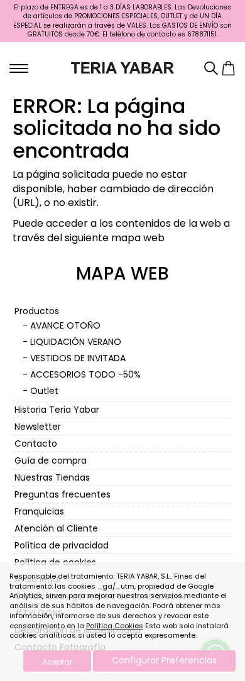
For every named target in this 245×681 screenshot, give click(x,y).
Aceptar (57, 661)
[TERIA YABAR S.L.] (123, 67)
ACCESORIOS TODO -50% (85, 374)
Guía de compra (50, 460)
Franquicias (39, 511)
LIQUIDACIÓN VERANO (75, 341)
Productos (36, 311)
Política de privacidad (61, 545)
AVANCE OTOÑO (65, 325)
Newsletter (37, 426)
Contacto (35, 443)
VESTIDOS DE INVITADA (78, 358)
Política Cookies (114, 626)
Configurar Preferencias (164, 660)
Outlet (44, 390)
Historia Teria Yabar (56, 409)
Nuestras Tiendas (52, 477)
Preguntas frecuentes (62, 494)
